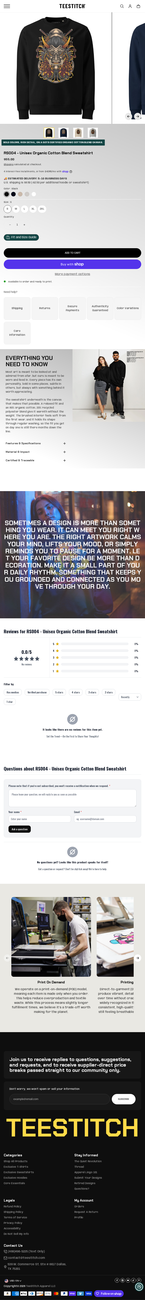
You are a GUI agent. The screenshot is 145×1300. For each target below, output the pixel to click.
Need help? (10, 292)
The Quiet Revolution (88, 1161)
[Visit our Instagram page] (122, 1280)
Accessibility (12, 1228)
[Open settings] (122, 6)
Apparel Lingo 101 (85, 1172)
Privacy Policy (13, 1223)
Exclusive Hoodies (15, 1178)
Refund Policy (12, 1206)
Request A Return (86, 1212)
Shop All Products (16, 1161)
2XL (42, 209)
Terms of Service (15, 1217)
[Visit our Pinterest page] (139, 1280)
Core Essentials (14, 1183)
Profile (78, 1217)
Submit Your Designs (88, 1178)
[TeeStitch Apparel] (72, 6)
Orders (79, 1206)
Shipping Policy (13, 1212)
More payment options (72, 274)
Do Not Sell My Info (16, 1234)
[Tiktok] (133, 1280)
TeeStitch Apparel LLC (41, 1286)
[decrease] (10, 224)
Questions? (81, 1189)
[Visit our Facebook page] (117, 1280)
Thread (79, 1167)
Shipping (8, 164)
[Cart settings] (138, 6)
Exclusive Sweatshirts (19, 1172)
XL (33, 209)
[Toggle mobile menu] (30, 6)
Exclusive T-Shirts (16, 1167)
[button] (128, 116)
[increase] (24, 224)
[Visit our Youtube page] (128, 1280)
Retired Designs (84, 1183)
